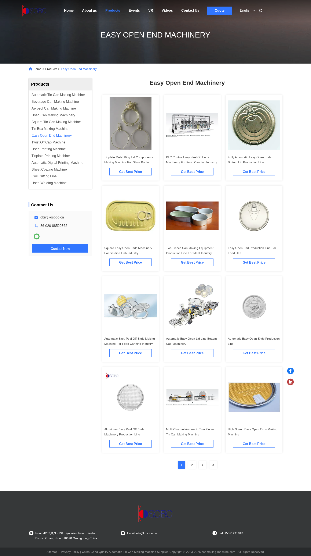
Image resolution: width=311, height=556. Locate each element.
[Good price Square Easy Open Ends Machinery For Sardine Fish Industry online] (130, 216)
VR (150, 10)
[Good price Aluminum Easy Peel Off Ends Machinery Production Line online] (130, 397)
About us (89, 10)
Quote (219, 10)
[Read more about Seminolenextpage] (202, 465)
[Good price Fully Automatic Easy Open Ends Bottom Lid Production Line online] (254, 125)
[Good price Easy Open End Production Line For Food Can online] (254, 216)
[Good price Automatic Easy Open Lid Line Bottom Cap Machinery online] (192, 306)
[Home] (34, 10)
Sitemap (52, 551)
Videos (167, 10)
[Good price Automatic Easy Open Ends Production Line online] (254, 306)
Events (134, 10)
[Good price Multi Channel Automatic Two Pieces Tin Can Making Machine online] (192, 397)
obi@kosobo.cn (52, 217)
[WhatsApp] (36, 236)
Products (112, 10)
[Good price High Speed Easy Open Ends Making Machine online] (254, 397)
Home (69, 10)
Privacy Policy (70, 551)
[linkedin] (290, 382)
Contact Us (190, 10)
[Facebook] (290, 371)
